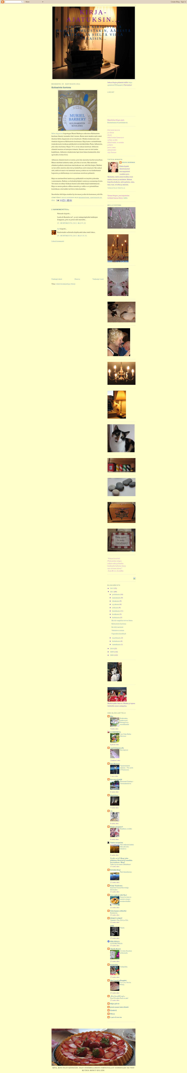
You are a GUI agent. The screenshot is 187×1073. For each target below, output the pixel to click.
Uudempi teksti (57, 279)
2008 (112, 655)
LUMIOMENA (115, 732)
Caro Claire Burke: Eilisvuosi (125, 735)
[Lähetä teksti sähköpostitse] (57, 200)
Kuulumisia (113, 913)
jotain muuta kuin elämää (119, 1007)
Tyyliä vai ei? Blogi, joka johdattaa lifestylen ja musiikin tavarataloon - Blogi (121, 860)
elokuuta (115, 607)
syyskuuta (116, 604)
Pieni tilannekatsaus (126, 872)
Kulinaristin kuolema (119, 624)
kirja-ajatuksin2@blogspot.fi (119, 83)
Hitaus (112, 1013)
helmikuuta (116, 641)
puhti (112, 925)
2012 (112, 588)
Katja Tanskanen (116, 885)
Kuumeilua (114, 964)
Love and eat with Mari (118, 895)
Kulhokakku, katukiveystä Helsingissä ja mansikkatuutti (124, 721)
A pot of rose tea (116, 1017)
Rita (111, 716)
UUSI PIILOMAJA (116, 943)
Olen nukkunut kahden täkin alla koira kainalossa (127, 847)
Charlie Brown (115, 948)
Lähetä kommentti (58, 241)
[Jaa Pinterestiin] (70, 200)
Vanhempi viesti (98, 279)
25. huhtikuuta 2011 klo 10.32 (72, 235)
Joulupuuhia (123, 967)
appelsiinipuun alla (117, 748)
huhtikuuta (116, 617)
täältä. (126, 198)
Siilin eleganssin (57, 133)
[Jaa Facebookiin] (68, 200)
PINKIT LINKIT (116, 918)
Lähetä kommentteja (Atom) (65, 284)
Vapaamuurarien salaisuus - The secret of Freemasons (126, 768)
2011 (112, 591)
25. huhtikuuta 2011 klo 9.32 (71, 223)
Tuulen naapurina (116, 842)
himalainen (114, 795)
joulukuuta (116, 594)
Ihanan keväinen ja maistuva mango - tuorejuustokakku (125, 899)
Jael (58, 229)
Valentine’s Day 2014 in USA (119, 920)
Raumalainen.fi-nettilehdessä (117, 122)
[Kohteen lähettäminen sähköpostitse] (61, 200)
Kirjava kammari (116, 826)
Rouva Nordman (128, 162)
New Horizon (115, 763)
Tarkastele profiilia (116, 188)
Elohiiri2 (113, 1010)
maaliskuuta (116, 638)
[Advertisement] (71, 260)
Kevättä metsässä (117, 627)
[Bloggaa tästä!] (63, 200)
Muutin (122, 928)
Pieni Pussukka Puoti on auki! (119, 998)
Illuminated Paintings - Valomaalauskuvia (127, 782)
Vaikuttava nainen (118, 630)
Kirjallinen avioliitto (126, 829)
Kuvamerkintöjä (116, 779)
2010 (112, 648)
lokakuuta (116, 601)
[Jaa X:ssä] (66, 200)
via (111, 811)
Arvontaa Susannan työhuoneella (126, 952)
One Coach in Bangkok (118, 980)
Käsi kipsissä (124, 750)
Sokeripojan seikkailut (118, 911)
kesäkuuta (116, 614)
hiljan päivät (114, 1003)
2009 (112, 652)
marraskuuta (116, 598)
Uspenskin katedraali (119, 633)
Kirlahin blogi (115, 870)
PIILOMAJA (115, 941)
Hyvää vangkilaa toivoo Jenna (122, 620)
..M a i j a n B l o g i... (117, 996)
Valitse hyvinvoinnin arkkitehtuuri (120, 864)
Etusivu (77, 279)
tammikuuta (116, 644)
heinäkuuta (116, 611)
